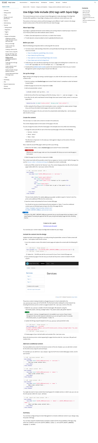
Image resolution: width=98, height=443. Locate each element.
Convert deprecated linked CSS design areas (11, 74)
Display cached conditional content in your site (11, 59)
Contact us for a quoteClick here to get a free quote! (48, 182)
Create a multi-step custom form (9, 46)
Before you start (86, 12)
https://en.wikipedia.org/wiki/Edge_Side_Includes (40, 53)
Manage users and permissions (8, 17)
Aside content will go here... (37, 92)
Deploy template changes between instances (11, 70)
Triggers (6, 32)
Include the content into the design (88, 18)
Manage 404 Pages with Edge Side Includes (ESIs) (11, 54)
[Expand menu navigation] (2, 13)
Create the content (86, 16)
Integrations (7, 29)
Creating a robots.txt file (11, 49)
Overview (6, 10)
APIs (5, 82)
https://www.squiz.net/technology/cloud (38, 60)
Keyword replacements (9, 84)
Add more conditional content (89, 20)
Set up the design (86, 14)
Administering (7, 23)
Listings (6, 34)
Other (6, 77)
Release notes (7, 88)
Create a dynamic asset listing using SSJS (11, 67)
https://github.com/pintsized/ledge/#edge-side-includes (42, 58)
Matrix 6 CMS (5, 7)
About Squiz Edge (86, 11)
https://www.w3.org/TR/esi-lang (36, 55)
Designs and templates (10, 36)
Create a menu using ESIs (11, 51)
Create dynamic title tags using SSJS (11, 63)
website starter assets (39, 67)
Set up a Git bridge (9, 43)
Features (6, 21)
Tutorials (6, 25)
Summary (85, 22)
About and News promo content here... (49, 402)
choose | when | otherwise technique (37, 162)
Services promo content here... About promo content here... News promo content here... (41, 373)
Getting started (7, 12)
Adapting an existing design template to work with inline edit (11, 40)
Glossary (6, 86)
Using (5, 15)
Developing (6, 79)
